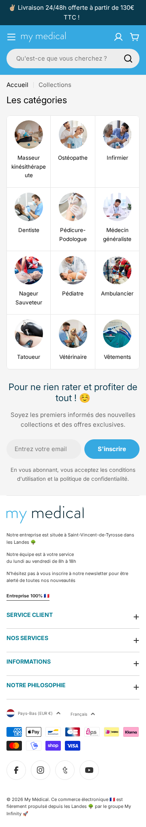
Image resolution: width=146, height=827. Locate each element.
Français (79, 714)
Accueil (17, 85)
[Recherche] (128, 58)
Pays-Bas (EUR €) (35, 713)
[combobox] (73, 58)
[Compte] (118, 37)
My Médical (36, 799)
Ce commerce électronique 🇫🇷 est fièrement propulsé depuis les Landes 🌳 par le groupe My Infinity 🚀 (68, 806)
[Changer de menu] (11, 37)
